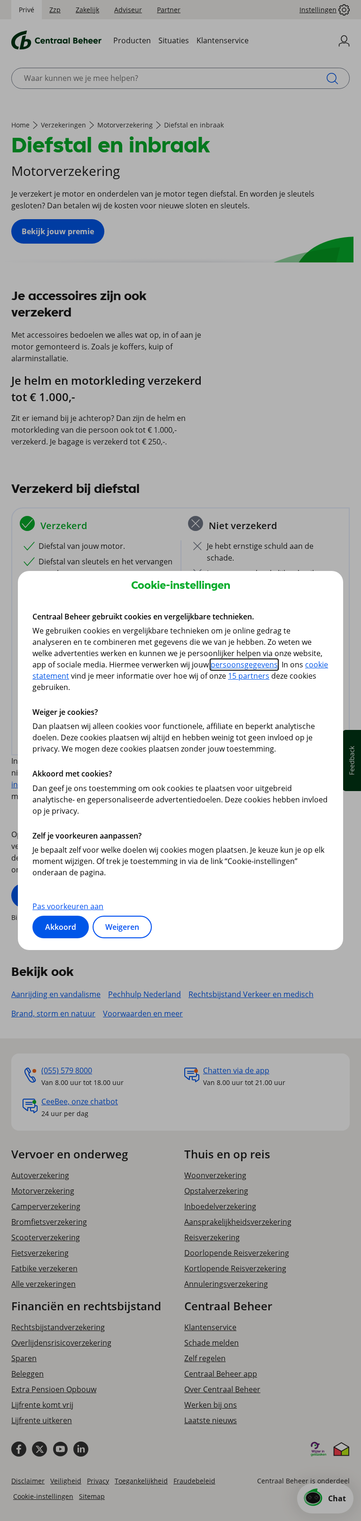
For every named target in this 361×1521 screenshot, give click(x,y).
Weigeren (122, 927)
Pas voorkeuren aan (67, 906)
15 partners (248, 676)
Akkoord (60, 927)
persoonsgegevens (244, 664)
